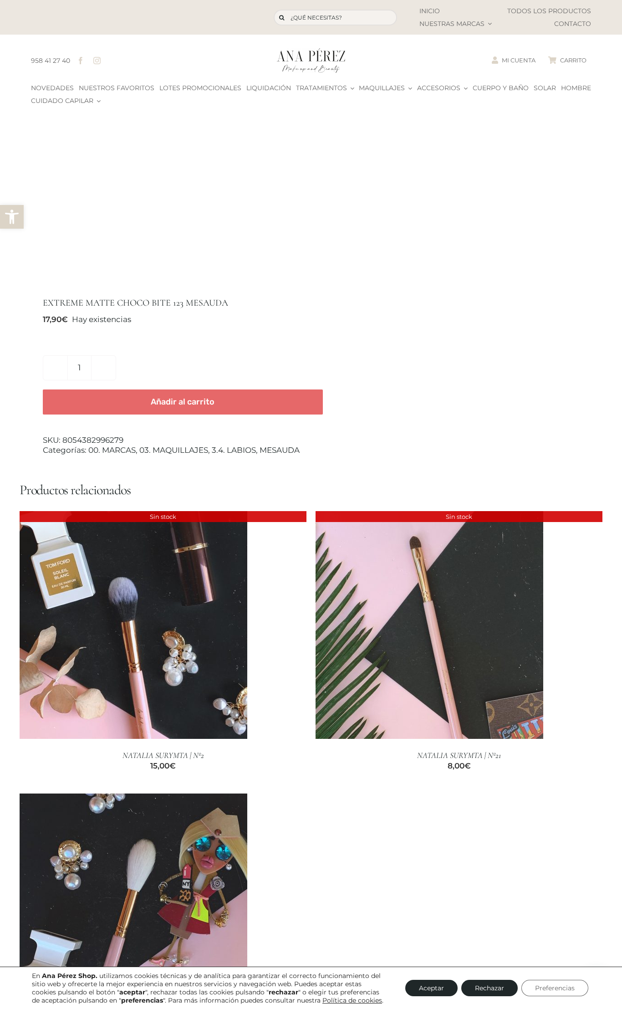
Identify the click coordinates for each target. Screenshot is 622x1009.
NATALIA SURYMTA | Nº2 (163, 755)
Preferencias (555, 988)
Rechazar (489, 988)
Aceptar (431, 988)
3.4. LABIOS (234, 450)
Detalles (133, 626)
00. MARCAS (112, 450)
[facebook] (80, 60)
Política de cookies (352, 1000)
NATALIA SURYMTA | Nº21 (459, 755)
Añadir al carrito (182, 402)
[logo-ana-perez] (311, 51)
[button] (12, 217)
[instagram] (97, 60)
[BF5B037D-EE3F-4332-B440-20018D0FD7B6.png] (159, 205)
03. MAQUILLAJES (173, 450)
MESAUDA (280, 450)
